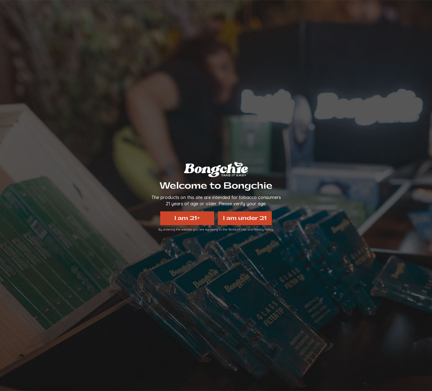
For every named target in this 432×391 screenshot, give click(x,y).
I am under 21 (245, 218)
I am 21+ (187, 218)
